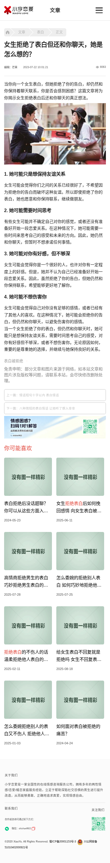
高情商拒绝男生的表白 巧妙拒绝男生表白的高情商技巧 (26, 582)
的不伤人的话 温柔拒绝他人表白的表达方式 (26, 656)
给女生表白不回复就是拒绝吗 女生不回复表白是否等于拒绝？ (78, 656)
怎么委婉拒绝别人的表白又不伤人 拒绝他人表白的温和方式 (26, 730)
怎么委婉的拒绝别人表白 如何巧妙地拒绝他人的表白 (78, 582)
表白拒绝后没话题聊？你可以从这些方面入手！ (26, 507)
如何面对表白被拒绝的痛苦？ (78, 730)
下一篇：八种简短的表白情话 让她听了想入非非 (40, 408)
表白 (40, 32)
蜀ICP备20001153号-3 (62, 841)
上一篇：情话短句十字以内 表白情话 (32, 395)
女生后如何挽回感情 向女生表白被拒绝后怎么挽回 (78, 507)
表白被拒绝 (13, 361)
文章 (21, 32)
